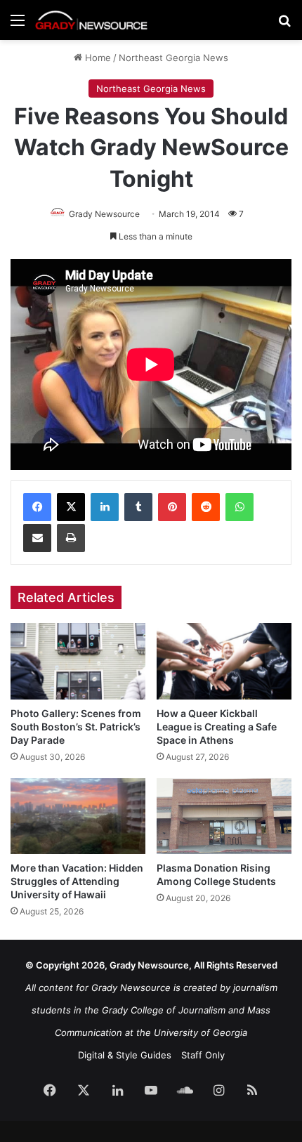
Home (96, 57)
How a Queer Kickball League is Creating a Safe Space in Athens (217, 726)
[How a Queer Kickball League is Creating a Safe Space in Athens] (224, 661)
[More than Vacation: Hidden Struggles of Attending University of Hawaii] (78, 816)
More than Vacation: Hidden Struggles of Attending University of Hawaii (77, 881)
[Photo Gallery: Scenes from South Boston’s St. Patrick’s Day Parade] (78, 661)
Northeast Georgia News (173, 57)
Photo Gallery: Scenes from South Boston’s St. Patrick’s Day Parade (76, 726)
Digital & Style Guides (124, 1055)
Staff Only (203, 1055)
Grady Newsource (104, 214)
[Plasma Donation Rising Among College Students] (224, 816)
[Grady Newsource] (91, 20)
